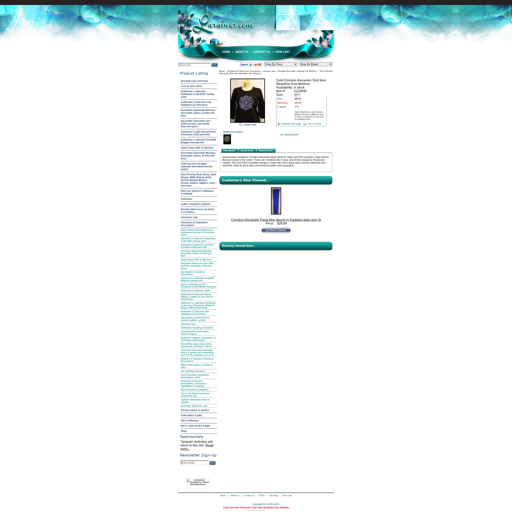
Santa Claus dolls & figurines (197, 147)
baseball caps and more (194, 81)
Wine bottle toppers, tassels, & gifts (197, 366)
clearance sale (189, 217)
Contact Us (262, 51)
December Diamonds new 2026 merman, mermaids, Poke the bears (195, 124)
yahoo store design (256, 510)
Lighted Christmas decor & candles (195, 400)
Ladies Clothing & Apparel (195, 204)
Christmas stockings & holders (197, 327)
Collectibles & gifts (191, 415)
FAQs (262, 495)
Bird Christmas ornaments (195, 389)
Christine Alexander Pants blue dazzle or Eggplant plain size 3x (276, 220)
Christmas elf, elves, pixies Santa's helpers (195, 332)
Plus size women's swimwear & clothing (197, 192)
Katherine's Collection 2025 (195, 290)
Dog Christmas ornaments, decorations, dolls (195, 376)
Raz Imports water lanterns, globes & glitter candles (195, 318)
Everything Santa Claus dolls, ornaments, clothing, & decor (196, 345)
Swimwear (187, 199)
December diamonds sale (194, 406)
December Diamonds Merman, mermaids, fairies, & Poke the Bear (198, 113)
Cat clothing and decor (193, 371)
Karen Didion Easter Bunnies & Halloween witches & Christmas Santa (197, 232)
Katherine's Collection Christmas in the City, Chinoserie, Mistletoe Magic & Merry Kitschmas (198, 305)
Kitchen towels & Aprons (195, 410)
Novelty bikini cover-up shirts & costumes (197, 211)
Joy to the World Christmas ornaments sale (195, 394)
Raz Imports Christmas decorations (193, 273)
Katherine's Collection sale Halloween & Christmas (196, 103)
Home (226, 51)
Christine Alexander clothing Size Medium (297, 71)
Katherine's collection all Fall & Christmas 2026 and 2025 (198, 133)
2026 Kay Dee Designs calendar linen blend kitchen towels (197, 166)
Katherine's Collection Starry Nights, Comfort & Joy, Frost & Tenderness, (197, 296)
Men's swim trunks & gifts (195, 425)
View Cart (282, 51)
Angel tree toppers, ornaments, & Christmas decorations (198, 338)
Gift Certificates (190, 420)
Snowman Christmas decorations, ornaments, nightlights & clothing (194, 383)
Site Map (273, 495)
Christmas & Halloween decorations (194, 224)
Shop (184, 431)
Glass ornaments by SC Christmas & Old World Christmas (198, 285)
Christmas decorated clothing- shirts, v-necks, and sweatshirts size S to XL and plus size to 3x (197, 352)
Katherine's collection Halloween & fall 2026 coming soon (197, 94)
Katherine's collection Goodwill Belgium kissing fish (198, 141)
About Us (242, 51)
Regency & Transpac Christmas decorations (197, 359)
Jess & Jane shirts (191, 86)
